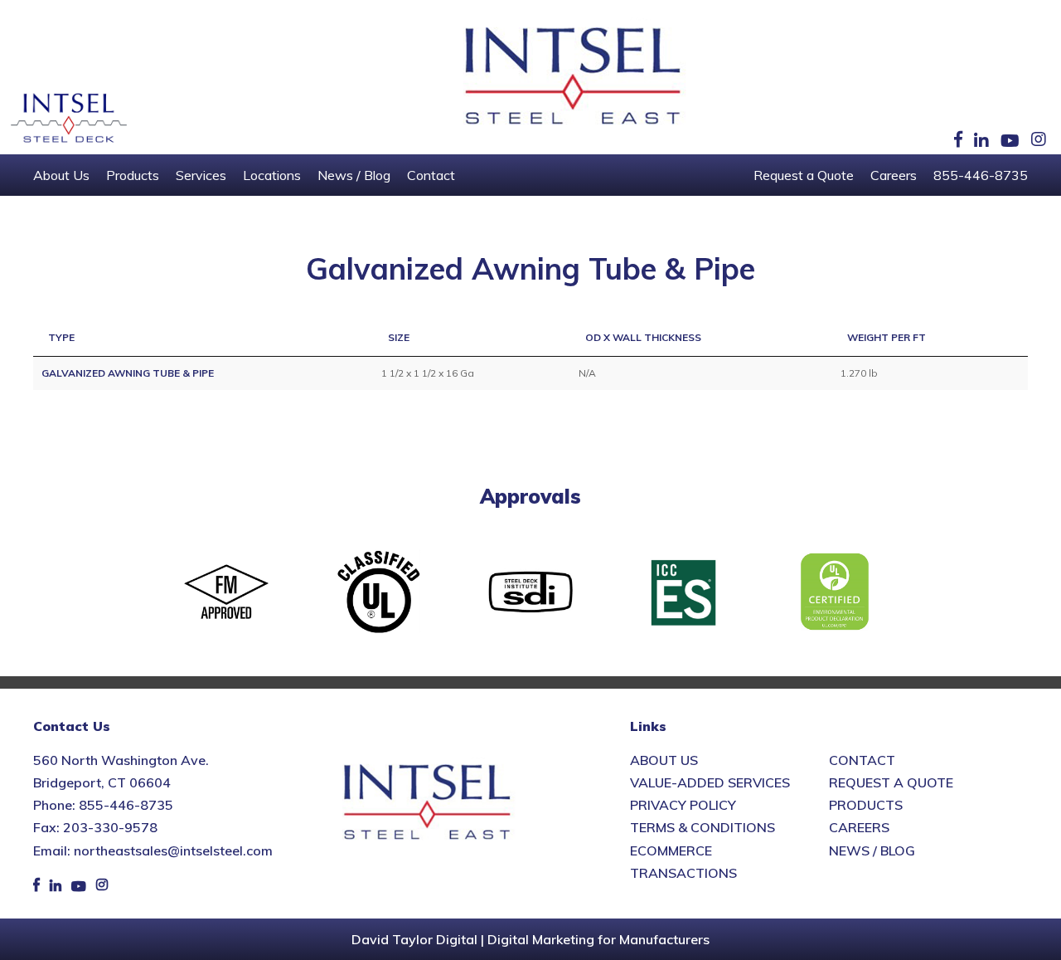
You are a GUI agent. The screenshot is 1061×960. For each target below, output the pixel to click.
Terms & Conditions (702, 827)
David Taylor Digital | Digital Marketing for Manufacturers (530, 939)
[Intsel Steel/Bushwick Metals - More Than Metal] (573, 77)
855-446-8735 (980, 175)
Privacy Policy (683, 805)
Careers (893, 175)
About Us (61, 175)
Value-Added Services (710, 782)
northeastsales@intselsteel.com (173, 850)
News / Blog (353, 175)
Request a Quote (803, 175)
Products (132, 175)
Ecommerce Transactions (683, 861)
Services (201, 175)
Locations (272, 175)
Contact (431, 175)
